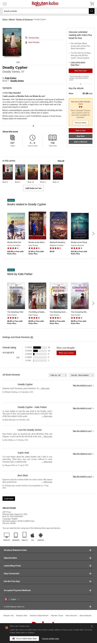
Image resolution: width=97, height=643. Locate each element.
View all (61, 161)
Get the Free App (12, 581)
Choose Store (81, 123)
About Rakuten (85, 615)
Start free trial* (81, 71)
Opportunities (10, 558)
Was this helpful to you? (82, 385)
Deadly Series (17, 81)
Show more (44, 388)
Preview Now (34, 38)
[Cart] (92, 4)
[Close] (92, 626)
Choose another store (50, 638)
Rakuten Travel (57, 615)
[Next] (93, 233)
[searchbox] (48, 11)
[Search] (91, 11)
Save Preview (33, 42)
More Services (71, 615)
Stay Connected (11, 573)
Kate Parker (10, 78)
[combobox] (57, 375)
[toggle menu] (5, 4)
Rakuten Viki (9, 615)
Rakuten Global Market (39, 615)
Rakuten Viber (21, 615)
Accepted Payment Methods (17, 590)
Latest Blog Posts (12, 566)
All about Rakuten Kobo (15, 550)
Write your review (66, 353)
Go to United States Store (26, 638)
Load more (8, 499)
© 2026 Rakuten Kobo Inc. (14, 607)
